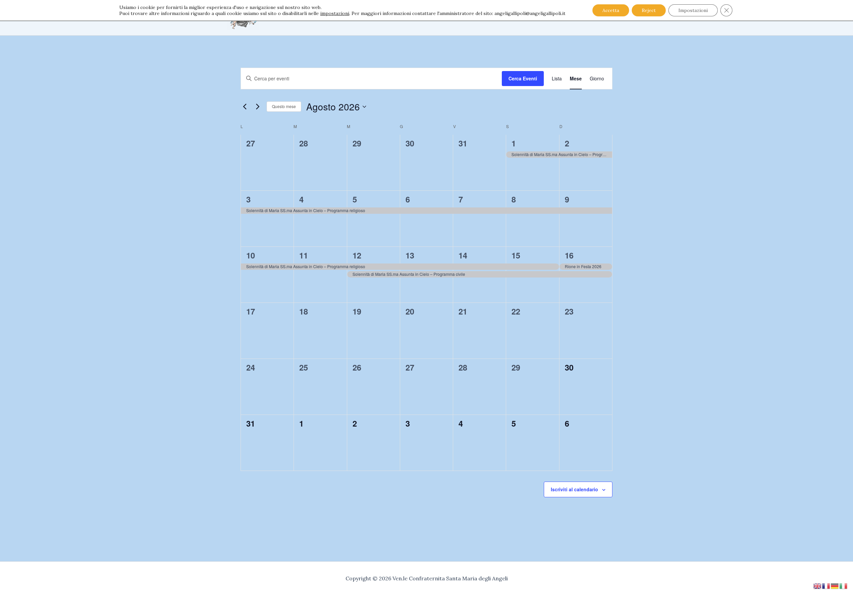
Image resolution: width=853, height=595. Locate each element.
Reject (649, 10)
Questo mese (284, 106)
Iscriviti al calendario (574, 489)
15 (515, 255)
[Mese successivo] (258, 107)
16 (569, 255)
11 (303, 255)
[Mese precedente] (245, 107)
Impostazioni (693, 10)
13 (410, 255)
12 (357, 255)
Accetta (610, 10)
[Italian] (843, 585)
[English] (817, 585)
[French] (826, 585)
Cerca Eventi (522, 78)
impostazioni (334, 13)
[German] (835, 585)
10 (250, 255)
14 (462, 255)
